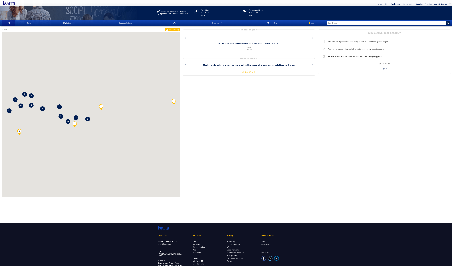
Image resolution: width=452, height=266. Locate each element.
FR (450, 4)
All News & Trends (248, 72)
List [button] (312, 23)
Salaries (195, 258)
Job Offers (197, 235)
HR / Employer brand (235, 258)
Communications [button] (126, 23)
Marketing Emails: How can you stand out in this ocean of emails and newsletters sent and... (249, 65)
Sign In (384, 69)
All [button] (9, 23)
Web (194, 250)
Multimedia (197, 253)
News (440, 4)
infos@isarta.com (164, 244)
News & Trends (267, 235)
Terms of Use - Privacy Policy (168, 263)
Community (265, 244)
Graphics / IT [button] (217, 23)
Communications (199, 247)
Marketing (196, 244)
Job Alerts (197, 261)
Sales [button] (29, 23)
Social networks (233, 250)
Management (232, 255)
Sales (194, 241)
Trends (263, 241)
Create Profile (384, 64)
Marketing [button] (67, 23)
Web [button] (175, 23)
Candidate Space (199, 264)
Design (229, 261)
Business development (235, 253)
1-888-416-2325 (170, 241)
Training (428, 4)
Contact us (162, 235)
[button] (380, 3)
